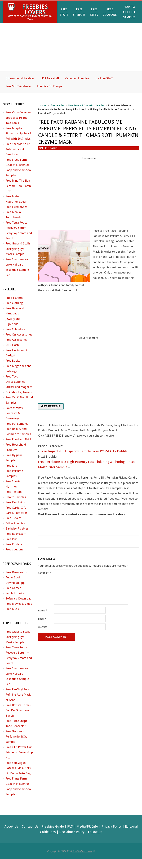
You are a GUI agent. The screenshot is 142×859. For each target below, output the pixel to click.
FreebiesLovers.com (82, 851)
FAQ (70, 826)
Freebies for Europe (49, 86)
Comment (44, 572)
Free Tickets (13, 518)
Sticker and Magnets (19, 387)
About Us (11, 826)
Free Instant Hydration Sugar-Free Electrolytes (17, 202)
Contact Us (30, 826)
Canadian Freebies (77, 78)
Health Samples (16, 497)
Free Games (13, 588)
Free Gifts (94, 12)
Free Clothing (14, 303)
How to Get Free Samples (129, 12)
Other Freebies (15, 523)
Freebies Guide (53, 826)
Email (42, 618)
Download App (15, 582)
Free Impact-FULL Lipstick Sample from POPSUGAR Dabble (84, 451)
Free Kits (11, 465)
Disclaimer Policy (72, 832)
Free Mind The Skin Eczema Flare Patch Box (18, 186)
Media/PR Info (87, 826)
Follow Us (95, 832)
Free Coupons (110, 12)
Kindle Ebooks (15, 593)
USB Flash (12, 345)
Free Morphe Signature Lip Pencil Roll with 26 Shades (18, 133)
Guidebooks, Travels (19, 392)
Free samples (57, 105)
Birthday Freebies (17, 528)
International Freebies (20, 78)
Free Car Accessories (19, 334)
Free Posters (14, 544)
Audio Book (13, 577)
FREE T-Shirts (14, 297)
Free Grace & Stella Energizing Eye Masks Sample (18, 249)
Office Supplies (15, 381)
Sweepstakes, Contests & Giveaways (14, 413)
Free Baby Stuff (16, 533)
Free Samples (79, 12)
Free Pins (11, 539)
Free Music (13, 609)
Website (42, 627)
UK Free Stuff (104, 78)
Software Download (19, 598)
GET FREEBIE (50, 406)
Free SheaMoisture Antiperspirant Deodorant (18, 149)
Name (42, 610)
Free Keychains (15, 502)
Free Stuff (64, 12)
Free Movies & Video (19, 603)
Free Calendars (15, 329)
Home (43, 105)
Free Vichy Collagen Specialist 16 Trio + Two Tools (18, 118)
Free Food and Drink (19, 439)
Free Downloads (16, 572)
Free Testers (14, 491)
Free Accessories (16, 339)
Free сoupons (14, 549)
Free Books (13, 360)
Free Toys (12, 376)
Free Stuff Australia (18, 86)
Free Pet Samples (17, 423)
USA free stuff (50, 78)
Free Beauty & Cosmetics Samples (86, 105)
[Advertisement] (71, 50)
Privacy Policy (111, 826)
